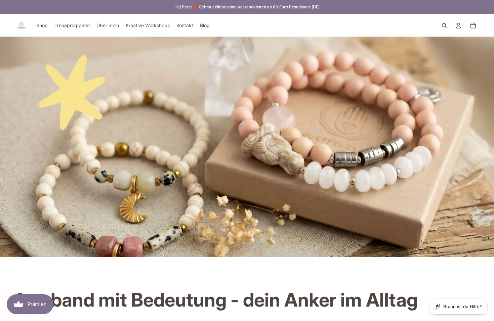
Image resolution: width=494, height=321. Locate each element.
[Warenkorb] (473, 25)
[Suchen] (444, 25)
